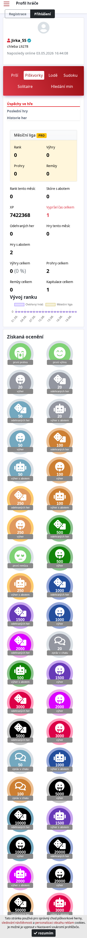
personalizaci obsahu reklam (54, 923)
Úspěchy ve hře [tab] (20, 103)
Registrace (17, 14)
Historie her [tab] (17, 117)
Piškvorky (34, 75)
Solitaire (25, 86)
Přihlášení (42, 14)
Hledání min (62, 86)
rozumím (45, 933)
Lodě (53, 75)
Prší (14, 75)
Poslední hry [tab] (17, 111)
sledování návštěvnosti (17, 923)
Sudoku (71, 75)
